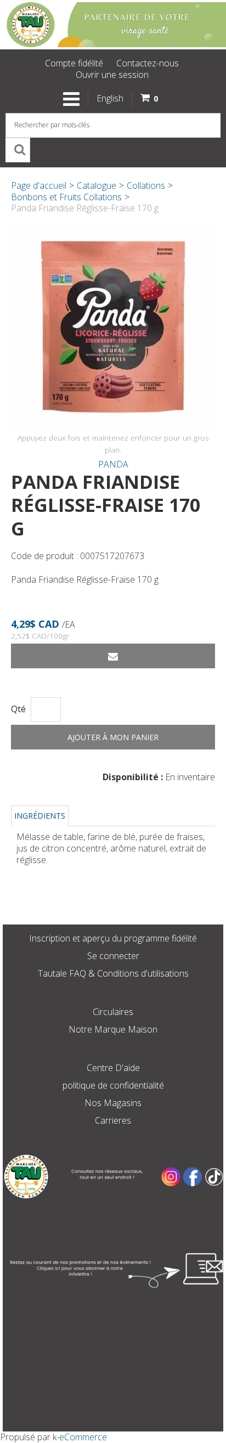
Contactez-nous (147, 63)
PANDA (113, 464)
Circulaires (113, 1012)
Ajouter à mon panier (113, 737)
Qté (18, 709)
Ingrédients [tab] (39, 815)
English (110, 98)
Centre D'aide (113, 1068)
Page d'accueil (38, 185)
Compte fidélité (74, 63)
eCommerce (83, 1437)
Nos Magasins (113, 1103)
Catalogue (96, 185)
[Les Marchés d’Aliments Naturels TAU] (113, 24)
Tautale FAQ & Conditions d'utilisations (113, 973)
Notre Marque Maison (113, 1029)
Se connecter (113, 956)
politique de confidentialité (113, 1085)
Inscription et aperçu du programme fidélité (113, 938)
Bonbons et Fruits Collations (66, 197)
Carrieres (113, 1120)
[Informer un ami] (113, 656)
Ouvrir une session (112, 75)
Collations (146, 185)
